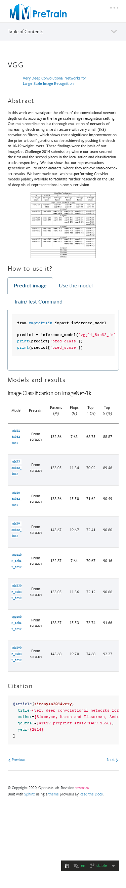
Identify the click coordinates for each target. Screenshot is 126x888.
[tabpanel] (63, 340)
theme (53, 793)
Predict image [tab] (30, 285)
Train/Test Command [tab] (38, 301)
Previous (18, 759)
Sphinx (29, 793)
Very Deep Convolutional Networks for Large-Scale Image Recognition (54, 80)
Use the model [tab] (76, 285)
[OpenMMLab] (38, 12)
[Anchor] (28, 64)
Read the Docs (91, 793)
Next (111, 759)
